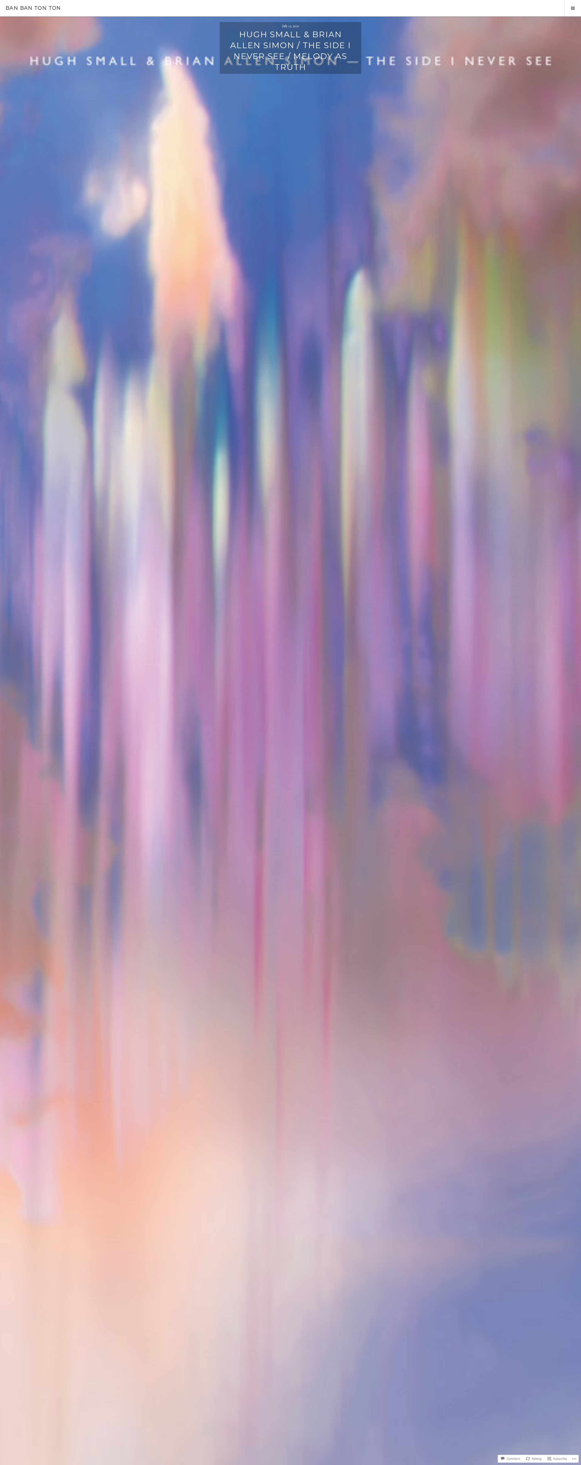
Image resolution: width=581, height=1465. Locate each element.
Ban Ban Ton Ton (33, 8)
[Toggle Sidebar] (572, 8)
